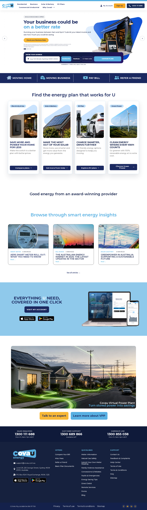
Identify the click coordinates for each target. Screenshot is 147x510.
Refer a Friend (61, 462)
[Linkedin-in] (131, 506)
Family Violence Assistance (92, 468)
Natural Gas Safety (88, 458)
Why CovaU (47, 7)
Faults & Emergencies (90, 476)
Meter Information (89, 454)
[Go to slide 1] (25, 48)
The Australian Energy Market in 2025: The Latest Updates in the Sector (72, 257)
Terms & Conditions (118, 470)
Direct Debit (86, 483)
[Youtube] (127, 506)
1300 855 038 (118, 434)
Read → (13, 259)
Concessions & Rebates (91, 472)
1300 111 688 (137, 6)
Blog (83, 495)
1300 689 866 (71, 434)
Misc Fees (59, 458)
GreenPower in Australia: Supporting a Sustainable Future (117, 257)
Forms (84, 491)
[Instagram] (135, 506)
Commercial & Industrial (29, 7)
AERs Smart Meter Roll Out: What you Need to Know (28, 256)
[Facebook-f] (123, 506)
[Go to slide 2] (27, 48)
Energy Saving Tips (89, 480)
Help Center (115, 462)
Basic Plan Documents (64, 466)
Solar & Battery (47, 4)
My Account (108, 6)
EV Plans (61, 4)
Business (34, 4)
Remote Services (88, 487)
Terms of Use (115, 466)
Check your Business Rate (36, 40)
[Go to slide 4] (30, 48)
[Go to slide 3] (28, 48)
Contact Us (114, 454)
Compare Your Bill (62, 454)
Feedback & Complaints (120, 458)
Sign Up (119, 6)
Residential (22, 4)
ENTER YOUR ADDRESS (34, 54)
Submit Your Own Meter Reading (91, 463)
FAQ (112, 474)
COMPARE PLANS (107, 59)
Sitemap (113, 478)
